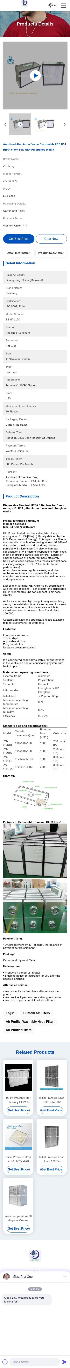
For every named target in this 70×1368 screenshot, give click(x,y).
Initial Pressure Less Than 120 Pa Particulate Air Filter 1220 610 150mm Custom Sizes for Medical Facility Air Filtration (51, 1159)
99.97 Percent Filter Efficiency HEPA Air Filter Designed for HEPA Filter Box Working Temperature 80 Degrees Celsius (18, 1100)
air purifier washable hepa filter (29, 1021)
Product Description (51, 252)
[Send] (64, 1362)
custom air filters (36, 1013)
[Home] (35, 1260)
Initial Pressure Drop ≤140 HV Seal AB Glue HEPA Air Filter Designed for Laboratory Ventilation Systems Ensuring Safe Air (18, 1159)
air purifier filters (19, 1030)
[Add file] (5, 1362)
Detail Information (19, 252)
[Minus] (64, 1276)
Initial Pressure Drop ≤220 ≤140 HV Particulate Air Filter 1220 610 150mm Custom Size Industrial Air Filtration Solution (51, 1100)
